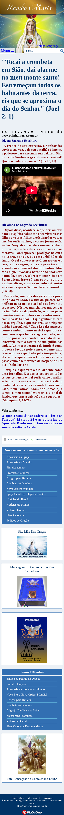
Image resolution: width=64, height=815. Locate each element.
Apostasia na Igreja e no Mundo (26, 689)
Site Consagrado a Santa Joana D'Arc (32, 779)
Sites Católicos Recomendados (25, 726)
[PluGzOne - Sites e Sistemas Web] (32, 812)
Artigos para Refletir (19, 478)
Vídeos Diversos (16, 510)
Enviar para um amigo (18, 439)
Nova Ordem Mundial (20, 488)
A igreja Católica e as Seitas (23, 710)
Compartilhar (40, 439)
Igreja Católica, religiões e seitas (26, 494)
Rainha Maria (28, 7)
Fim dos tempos (16, 467)
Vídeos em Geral (17, 721)
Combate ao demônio (19, 483)
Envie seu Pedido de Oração (23, 678)
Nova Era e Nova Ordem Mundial (27, 694)
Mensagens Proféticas (19, 715)
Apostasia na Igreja (18, 457)
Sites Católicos (15, 515)
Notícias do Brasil (17, 499)
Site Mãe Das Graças (32, 531)
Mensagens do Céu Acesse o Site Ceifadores (32, 569)
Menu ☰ (8, 50)
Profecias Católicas (18, 472)
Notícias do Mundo (18, 504)
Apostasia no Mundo (19, 462)
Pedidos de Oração (18, 520)
